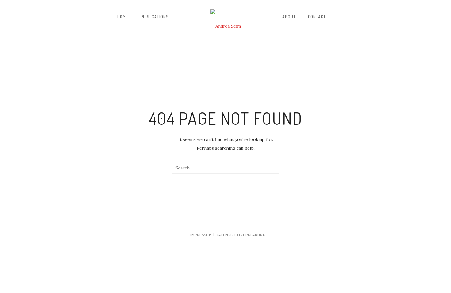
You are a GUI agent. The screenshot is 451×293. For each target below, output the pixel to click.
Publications (155, 16)
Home (122, 16)
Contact (317, 16)
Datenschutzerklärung (241, 234)
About (289, 16)
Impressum (201, 234)
